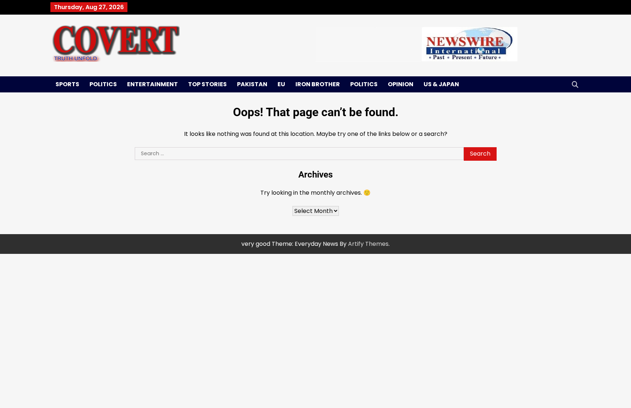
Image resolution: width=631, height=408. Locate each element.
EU (281, 84)
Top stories (207, 84)
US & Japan (441, 84)
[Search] (575, 84)
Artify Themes (368, 244)
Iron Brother (317, 84)
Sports (67, 84)
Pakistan (252, 84)
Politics (103, 84)
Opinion (400, 84)
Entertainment (152, 84)
